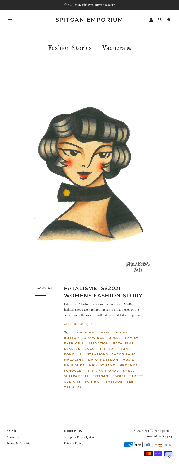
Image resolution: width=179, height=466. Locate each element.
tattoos (114, 381)
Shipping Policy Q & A (79, 437)
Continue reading (76, 324)
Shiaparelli (76, 376)
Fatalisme (123, 343)
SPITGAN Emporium (89, 19)
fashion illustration (86, 343)
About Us (13, 437)
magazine (74, 359)
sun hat (93, 381)
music (128, 359)
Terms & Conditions (20, 443)
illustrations (93, 354)
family (131, 338)
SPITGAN (101, 376)
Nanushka (74, 365)
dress (115, 338)
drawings (94, 338)
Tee (130, 381)
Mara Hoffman (103, 359)
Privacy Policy (73, 443)
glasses (72, 348)
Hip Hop (108, 348)
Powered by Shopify (158, 436)
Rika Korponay (103, 370)
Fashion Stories (70, 48)
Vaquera (73, 387)
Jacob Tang (124, 354)
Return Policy (73, 431)
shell (129, 370)
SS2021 (119, 376)
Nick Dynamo (102, 365)
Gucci (90, 348)
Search (11, 431)
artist (105, 332)
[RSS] (129, 49)
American (84, 332)
